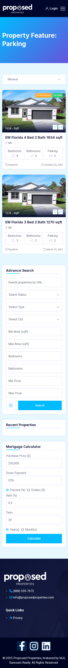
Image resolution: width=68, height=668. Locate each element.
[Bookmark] (55, 127)
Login (54, 8)
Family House (43, 95)
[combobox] (34, 79)
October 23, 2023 (53, 164)
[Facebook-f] (22, 646)
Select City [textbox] (16, 319)
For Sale (57, 95)
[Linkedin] (46, 646)
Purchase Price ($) (18, 456)
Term (9, 512)
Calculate (34, 538)
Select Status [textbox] (17, 294)
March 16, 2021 (54, 249)
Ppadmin (13, 164)
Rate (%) (11, 495)
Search (40, 405)
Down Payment (16, 473)
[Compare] (60, 127)
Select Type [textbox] (16, 307)
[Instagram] (34, 646)
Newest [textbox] (13, 79)
